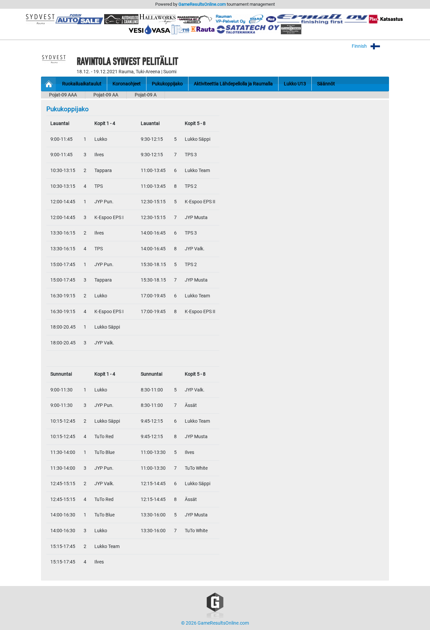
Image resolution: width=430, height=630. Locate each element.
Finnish (360, 46)
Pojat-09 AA (105, 95)
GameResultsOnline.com (202, 4)
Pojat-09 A (146, 95)
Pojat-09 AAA (63, 95)
